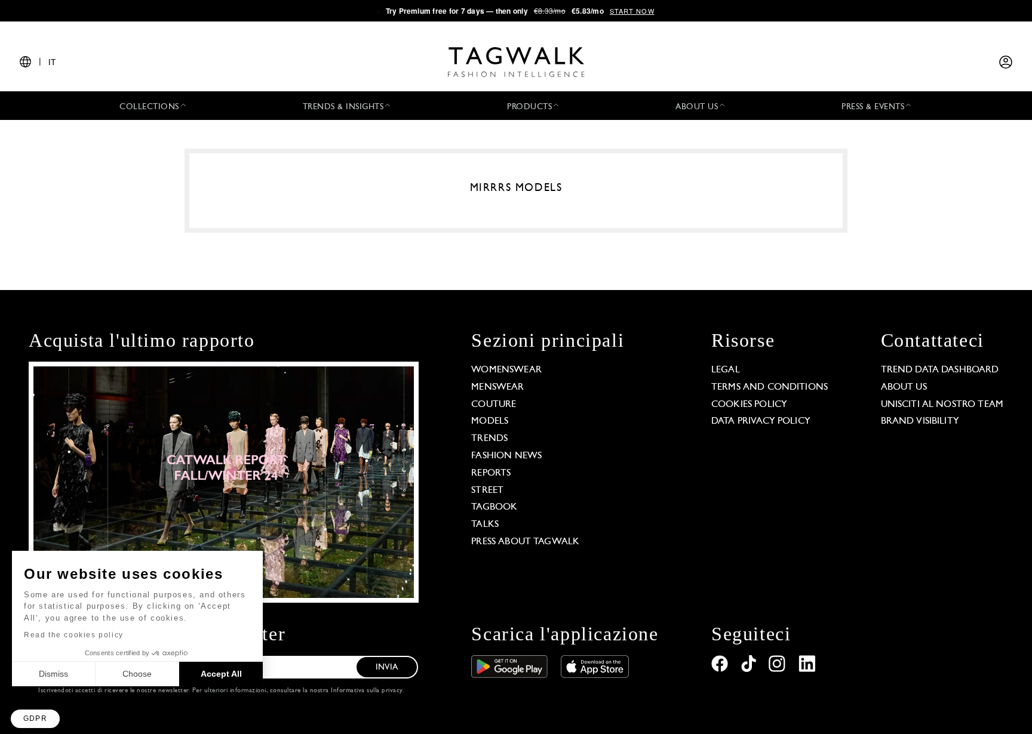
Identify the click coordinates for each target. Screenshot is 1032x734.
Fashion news (506, 456)
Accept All (221, 674)
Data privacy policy (760, 421)
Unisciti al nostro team (942, 404)
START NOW (632, 11)
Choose (137, 674)
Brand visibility (920, 421)
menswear (497, 387)
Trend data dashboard (940, 370)
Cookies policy (749, 404)
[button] (35, 719)
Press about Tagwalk (525, 542)
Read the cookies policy (74, 635)
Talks (485, 524)
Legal (725, 370)
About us (904, 387)
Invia (387, 667)
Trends (489, 438)
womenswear (506, 370)
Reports (491, 473)
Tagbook (494, 507)
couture (493, 404)
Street (487, 490)
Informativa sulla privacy (367, 690)
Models (489, 421)
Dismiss (53, 674)
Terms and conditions (769, 387)
